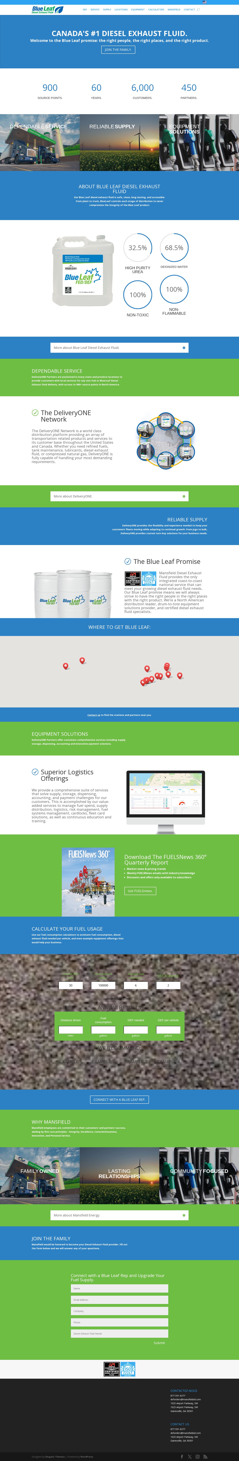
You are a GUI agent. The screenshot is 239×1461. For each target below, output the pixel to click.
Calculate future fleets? (120, 998)
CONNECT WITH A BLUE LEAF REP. (119, 1099)
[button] (181, 675)
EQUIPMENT (138, 9)
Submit (159, 1343)
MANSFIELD (174, 9)
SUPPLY (107, 9)
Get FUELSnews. (140, 891)
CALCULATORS (156, 9)
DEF (85, 9)
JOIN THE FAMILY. (118, 49)
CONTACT (189, 9)
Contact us (93, 715)
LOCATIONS (121, 9)
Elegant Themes (55, 1456)
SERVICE (95, 9)
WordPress (86, 1456)
